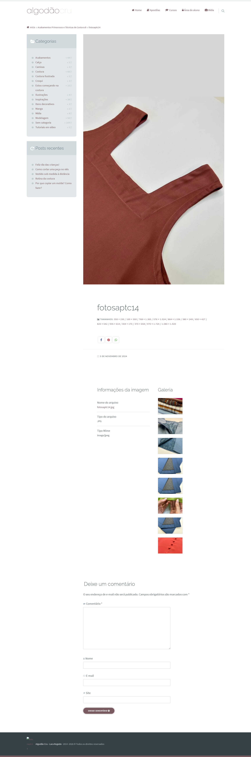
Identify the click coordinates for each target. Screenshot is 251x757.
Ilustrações (41, 94)
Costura (39, 71)
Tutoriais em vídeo (45, 127)
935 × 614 (115, 323)
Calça (38, 62)
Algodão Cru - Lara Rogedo (49, 744)
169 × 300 (132, 319)
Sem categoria (43, 122)
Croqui (39, 80)
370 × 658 (140, 323)
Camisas (40, 67)
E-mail (90, 675)
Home (138, 10)
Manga (39, 108)
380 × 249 (188, 319)
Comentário (94, 603)
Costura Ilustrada (44, 76)
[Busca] (220, 7)
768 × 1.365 (145, 319)
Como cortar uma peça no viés (52, 169)
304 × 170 (127, 323)
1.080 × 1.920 (169, 323)
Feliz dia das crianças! (47, 164)
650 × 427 (200, 319)
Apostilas (154, 10)
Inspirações (41, 99)
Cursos (173, 10)
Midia (211, 10)
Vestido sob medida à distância (52, 174)
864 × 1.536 (174, 319)
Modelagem (41, 118)
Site (88, 693)
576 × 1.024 (160, 319)
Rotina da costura (45, 178)
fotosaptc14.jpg (105, 407)
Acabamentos (43, 57)
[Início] (31, 744)
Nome (89, 658)
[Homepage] (49, 11)
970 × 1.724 (153, 323)
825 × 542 (102, 323)
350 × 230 (119, 319)
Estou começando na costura (47, 88)
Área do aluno (192, 10)
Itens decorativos (44, 104)
